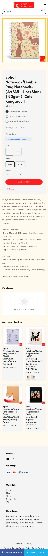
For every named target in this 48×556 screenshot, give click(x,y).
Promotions (11, 134)
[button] (3, 5)
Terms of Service (11, 548)
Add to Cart (24, 182)
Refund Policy (37, 548)
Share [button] (11, 189)
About (8, 496)
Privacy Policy (25, 548)
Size (7, 145)
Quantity (9, 170)
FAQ (7, 502)
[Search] (42, 11)
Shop (8, 493)
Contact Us (11, 499)
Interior (9, 159)
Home (8, 490)
